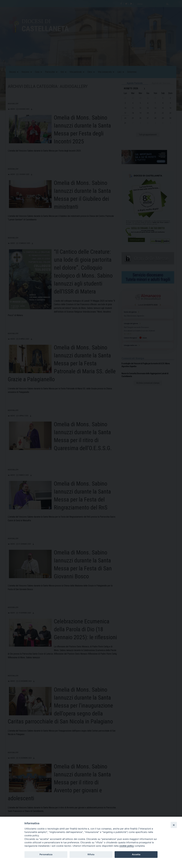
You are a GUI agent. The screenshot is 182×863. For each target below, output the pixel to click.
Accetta (136, 854)
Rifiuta (91, 854)
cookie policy (126, 845)
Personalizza (46, 854)
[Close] (174, 825)
